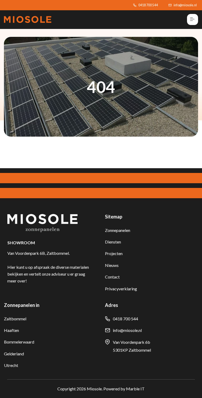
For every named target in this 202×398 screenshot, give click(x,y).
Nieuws (112, 265)
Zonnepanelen (117, 230)
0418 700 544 (148, 5)
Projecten (114, 253)
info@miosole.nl (185, 5)
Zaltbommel (15, 318)
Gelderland (14, 353)
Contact (112, 276)
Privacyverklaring (121, 288)
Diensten (113, 241)
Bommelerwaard (19, 341)
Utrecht (11, 365)
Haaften (11, 330)
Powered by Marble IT (124, 388)
